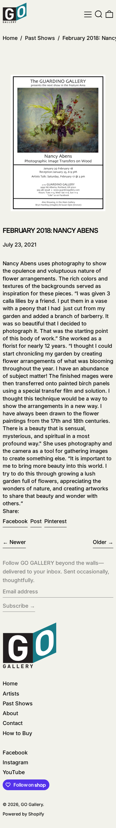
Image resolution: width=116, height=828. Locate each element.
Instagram (15, 762)
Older (99, 542)
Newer (18, 542)
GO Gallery (32, 804)
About (10, 713)
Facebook (15, 752)
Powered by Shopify (23, 813)
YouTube (14, 772)
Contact (13, 723)
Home (10, 38)
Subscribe (15, 606)
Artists (11, 693)
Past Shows (40, 38)
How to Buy (17, 733)
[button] (99, 14)
